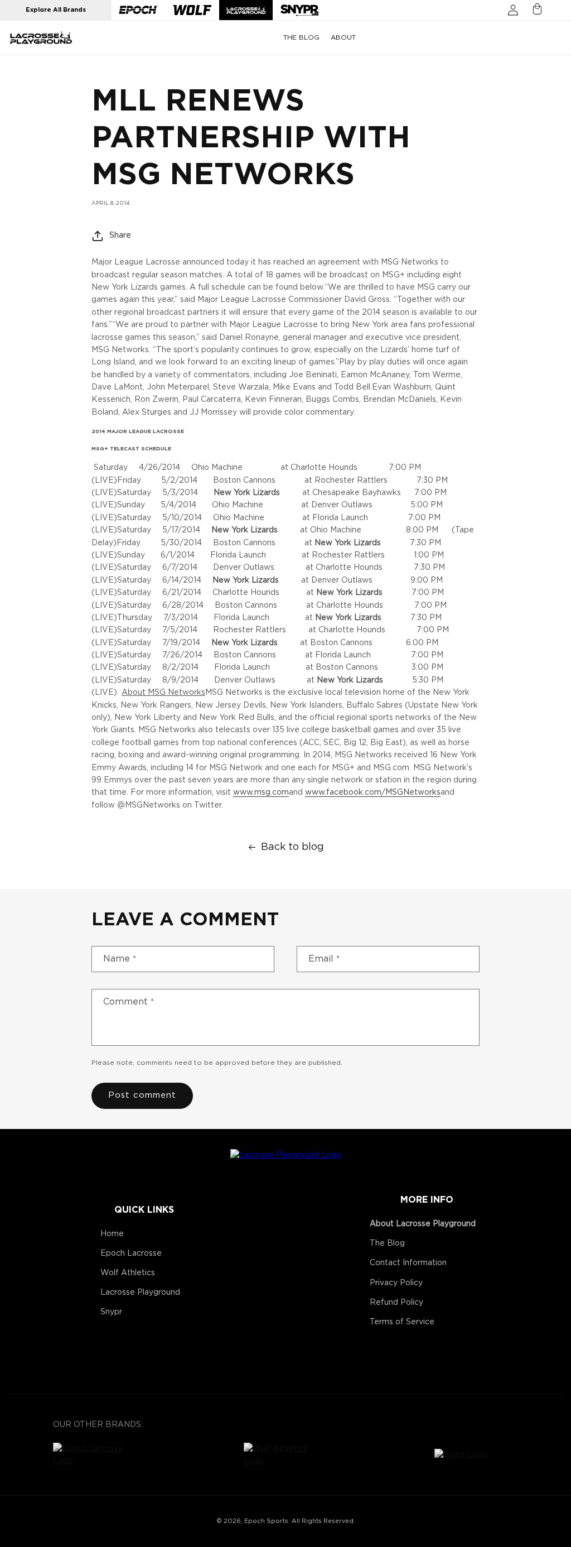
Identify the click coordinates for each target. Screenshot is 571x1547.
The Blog (387, 1243)
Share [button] (120, 235)
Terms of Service (402, 1322)
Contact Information (408, 1263)
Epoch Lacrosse (131, 1253)
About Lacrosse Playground (423, 1224)
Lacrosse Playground (140, 1292)
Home (112, 1234)
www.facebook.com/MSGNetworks (373, 792)
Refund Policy (396, 1302)
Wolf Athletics (127, 1273)
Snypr (111, 1312)
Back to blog (292, 847)
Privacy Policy (396, 1283)
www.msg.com (261, 792)
